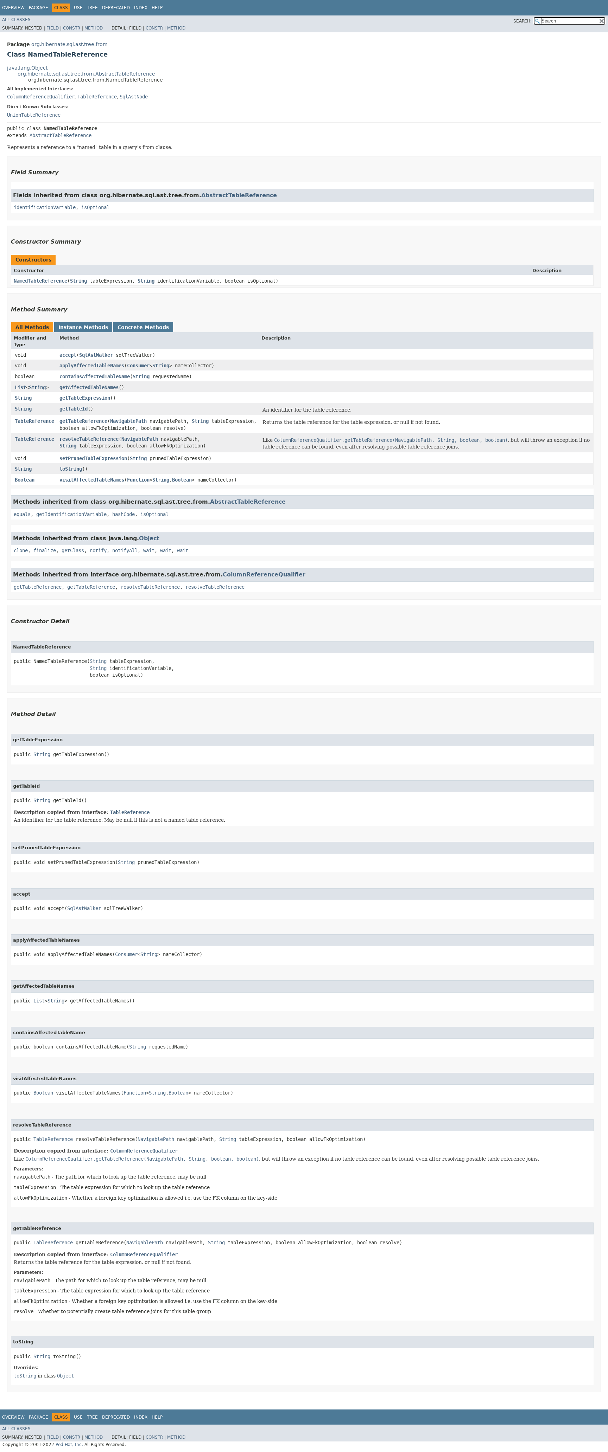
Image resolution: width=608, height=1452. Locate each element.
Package (38, 7)
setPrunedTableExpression (93, 458)
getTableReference (83, 421)
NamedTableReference (40, 281)
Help (157, 7)
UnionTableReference (34, 115)
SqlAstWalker (96, 355)
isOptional (95, 207)
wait (148, 550)
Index (140, 7)
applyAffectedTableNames (91, 365)
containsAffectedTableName (94, 376)
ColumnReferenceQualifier (41, 96)
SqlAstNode (134, 96)
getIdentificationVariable (71, 514)
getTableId (73, 409)
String (78, 281)
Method (93, 28)
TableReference (97, 96)
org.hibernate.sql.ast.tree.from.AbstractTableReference (86, 74)
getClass (73, 550)
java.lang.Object (27, 68)
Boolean (24, 480)
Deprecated (116, 7)
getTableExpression (84, 398)
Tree (92, 7)
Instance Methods (83, 327)
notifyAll (125, 550)
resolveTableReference (89, 439)
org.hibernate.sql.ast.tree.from (69, 44)
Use (78, 7)
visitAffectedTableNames (91, 480)
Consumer (138, 365)
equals (22, 514)
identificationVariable (45, 207)
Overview (13, 7)
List (20, 387)
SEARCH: (522, 21)
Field (52, 28)
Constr (71, 28)
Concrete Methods (143, 327)
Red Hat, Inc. (69, 1444)
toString (70, 469)
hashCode (123, 514)
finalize (44, 550)
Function (138, 480)
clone (21, 550)
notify (98, 550)
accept (67, 355)
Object (149, 538)
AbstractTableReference (60, 135)
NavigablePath (128, 421)
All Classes (16, 19)
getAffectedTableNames (89, 387)
